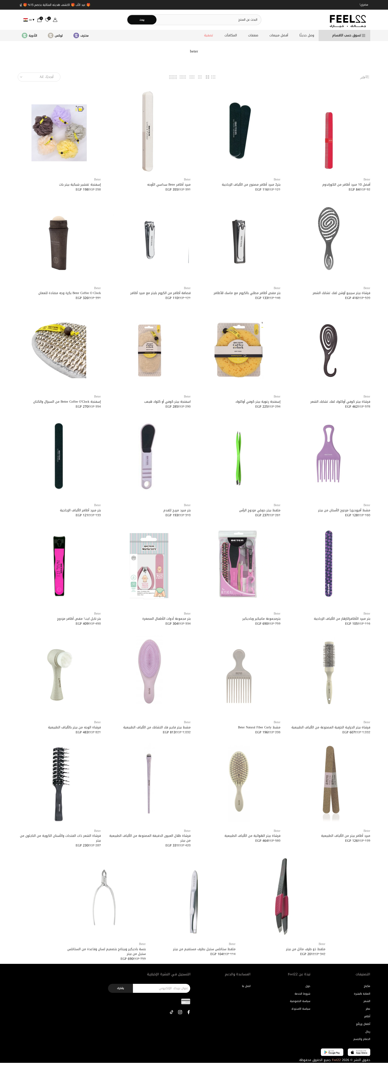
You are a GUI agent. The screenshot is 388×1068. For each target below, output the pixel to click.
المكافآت (231, 35)
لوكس (59, 35)
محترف (84, 35)
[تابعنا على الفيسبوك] (189, 1012)
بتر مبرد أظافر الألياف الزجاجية (80, 510)
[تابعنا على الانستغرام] (180, 1012)
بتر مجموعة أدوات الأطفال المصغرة (166, 619)
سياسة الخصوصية (300, 1001)
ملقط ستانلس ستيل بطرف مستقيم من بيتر (204, 949)
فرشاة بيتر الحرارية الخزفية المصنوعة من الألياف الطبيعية (330, 727)
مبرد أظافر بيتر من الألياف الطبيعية (345, 836)
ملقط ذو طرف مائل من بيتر (305, 949)
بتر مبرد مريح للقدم (177, 510)
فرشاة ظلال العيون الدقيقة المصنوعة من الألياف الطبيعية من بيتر (150, 838)
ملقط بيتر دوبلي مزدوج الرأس (259, 510)
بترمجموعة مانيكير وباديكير (261, 619)
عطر (368, 1008)
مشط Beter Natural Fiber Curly (259, 727)
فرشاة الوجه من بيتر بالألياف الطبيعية (74, 727)
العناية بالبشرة (362, 993)
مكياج (367, 986)
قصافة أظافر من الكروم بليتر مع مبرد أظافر (160, 293)
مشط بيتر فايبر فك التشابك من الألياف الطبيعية (157, 727)
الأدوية (33, 35)
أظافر (367, 1016)
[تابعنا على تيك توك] (172, 1012)
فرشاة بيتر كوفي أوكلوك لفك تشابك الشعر (340, 402)
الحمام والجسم (361, 1039)
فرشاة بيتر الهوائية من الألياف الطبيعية (252, 836)
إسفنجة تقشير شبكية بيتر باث (80, 185)
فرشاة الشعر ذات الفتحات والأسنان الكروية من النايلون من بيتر (60, 838)
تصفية (208, 35)
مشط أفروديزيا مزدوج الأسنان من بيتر (344, 510)
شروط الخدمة (302, 993)
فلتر (363, 77)
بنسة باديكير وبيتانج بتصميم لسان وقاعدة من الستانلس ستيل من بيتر (106, 951)
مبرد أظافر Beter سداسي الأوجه (169, 185)
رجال (367, 1031)
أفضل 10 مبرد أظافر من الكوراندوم (346, 185)
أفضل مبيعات (278, 35)
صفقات (253, 35)
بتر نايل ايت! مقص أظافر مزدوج (79, 619)
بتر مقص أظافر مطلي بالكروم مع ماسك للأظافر (247, 293)
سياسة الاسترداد (300, 1008)
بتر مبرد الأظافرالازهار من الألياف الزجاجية (342, 619)
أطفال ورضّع (363, 1024)
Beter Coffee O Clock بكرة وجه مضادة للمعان (69, 293)
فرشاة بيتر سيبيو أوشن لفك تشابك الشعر (341, 293)
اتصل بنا (246, 986)
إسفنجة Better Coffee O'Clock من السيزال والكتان (67, 402)
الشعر (367, 1001)
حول (307, 986)
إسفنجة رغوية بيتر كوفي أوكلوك (258, 402)
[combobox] (209, 19)
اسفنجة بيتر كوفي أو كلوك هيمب (167, 402)
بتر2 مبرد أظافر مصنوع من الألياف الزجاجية (251, 185)
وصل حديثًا (306, 35)
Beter (367, 179)
